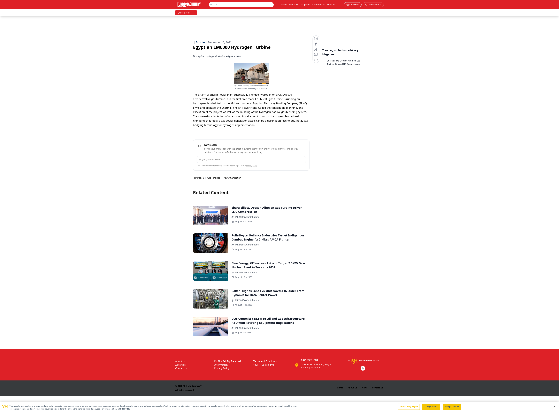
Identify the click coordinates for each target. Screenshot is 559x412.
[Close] (554, 406)
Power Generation (232, 177)
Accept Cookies (452, 406)
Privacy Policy (221, 368)
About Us (180, 361)
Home (340, 387)
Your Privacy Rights (263, 364)
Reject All (431, 406)
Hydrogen (199, 177)
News (284, 4)
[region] (279, 407)
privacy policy (251, 166)
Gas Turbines (213, 177)
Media (292, 4)
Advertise (180, 364)
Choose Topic (184, 12)
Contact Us (181, 368)
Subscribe (295, 159)
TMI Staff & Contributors (247, 217)
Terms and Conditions (265, 361)
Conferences (318, 4)
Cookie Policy (123, 408)
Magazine (305, 4)
